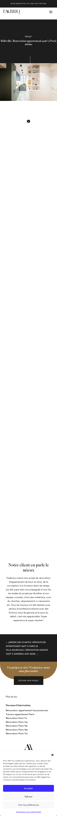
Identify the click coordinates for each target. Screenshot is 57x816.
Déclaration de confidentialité (28, 812)
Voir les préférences (28, 804)
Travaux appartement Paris (20, 714)
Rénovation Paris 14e (17, 721)
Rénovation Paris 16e (17, 729)
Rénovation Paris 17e (17, 733)
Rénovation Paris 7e (16, 717)
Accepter (28, 788)
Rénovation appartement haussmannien (27, 710)
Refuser (29, 796)
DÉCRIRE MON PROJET (28, 680)
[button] (52, 754)
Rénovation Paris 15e (17, 725)
